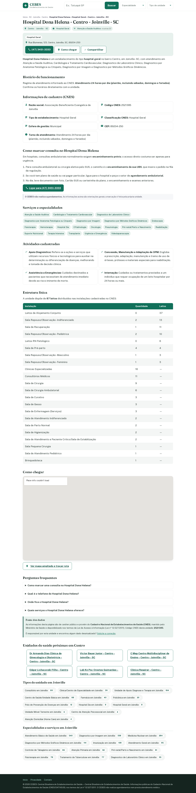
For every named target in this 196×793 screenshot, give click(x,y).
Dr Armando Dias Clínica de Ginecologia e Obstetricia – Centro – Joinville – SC (46, 657)
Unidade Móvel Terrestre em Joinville (45, 712)
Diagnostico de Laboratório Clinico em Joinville (136, 757)
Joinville (36, 17)
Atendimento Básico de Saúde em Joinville (48, 735)
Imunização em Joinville (107, 743)
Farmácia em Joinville (93, 697)
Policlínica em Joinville (126, 697)
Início (25, 17)
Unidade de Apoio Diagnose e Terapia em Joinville (141, 690)
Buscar (112, 5)
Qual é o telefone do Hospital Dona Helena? (53, 593)
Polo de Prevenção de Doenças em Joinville (48, 705)
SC (30, 17)
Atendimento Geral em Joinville (146, 743)
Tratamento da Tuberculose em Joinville (82, 757)
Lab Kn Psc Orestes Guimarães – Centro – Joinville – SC (99, 671)
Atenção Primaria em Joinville (88, 750)
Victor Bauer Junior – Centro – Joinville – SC (97, 655)
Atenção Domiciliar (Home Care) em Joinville (48, 719)
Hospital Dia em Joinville (92, 705)
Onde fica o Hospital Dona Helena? (48, 602)
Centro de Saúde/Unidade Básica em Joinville (49, 697)
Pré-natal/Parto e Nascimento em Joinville (134, 750)
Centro (45, 17)
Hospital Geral (62, 28)
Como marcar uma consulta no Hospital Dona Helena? (59, 585)
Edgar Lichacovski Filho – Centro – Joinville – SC (49, 671)
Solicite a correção (106, 633)
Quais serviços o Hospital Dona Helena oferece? (56, 610)
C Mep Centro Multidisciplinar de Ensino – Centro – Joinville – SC (149, 655)
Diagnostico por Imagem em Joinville (100, 735)
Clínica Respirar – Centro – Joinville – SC (145, 671)
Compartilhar (95, 49)
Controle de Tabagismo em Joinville (45, 750)
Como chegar (69, 49)
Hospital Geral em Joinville (127, 705)
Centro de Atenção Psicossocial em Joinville (94, 712)
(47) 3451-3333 (41, 49)
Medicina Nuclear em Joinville (145, 735)
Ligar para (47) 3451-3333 (45, 188)
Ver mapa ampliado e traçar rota (49, 566)
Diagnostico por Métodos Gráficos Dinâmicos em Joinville (55, 743)
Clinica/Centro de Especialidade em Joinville (84, 690)
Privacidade (35, 780)
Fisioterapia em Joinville (39, 757)
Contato (48, 780)
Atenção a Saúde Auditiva (89, 28)
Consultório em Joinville (39, 690)
